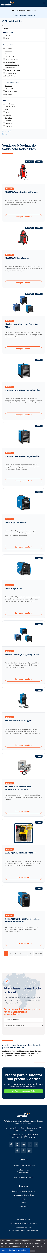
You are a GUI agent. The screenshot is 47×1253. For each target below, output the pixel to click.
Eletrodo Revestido (11, 76)
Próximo (38, 953)
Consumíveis (9, 88)
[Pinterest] (23, 1150)
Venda (39, 161)
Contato (23, 1203)
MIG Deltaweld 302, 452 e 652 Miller (22, 654)
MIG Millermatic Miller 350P (18, 720)
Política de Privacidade (23, 1219)
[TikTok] (36, 1144)
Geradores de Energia (12, 65)
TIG (6, 53)
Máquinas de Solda (11, 91)
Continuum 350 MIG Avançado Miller (22, 390)
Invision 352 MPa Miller (16, 522)
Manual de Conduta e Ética (23, 1227)
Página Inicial (15, 10)
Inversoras (8, 51)
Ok (3, 1250)
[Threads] (17, 1150)
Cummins (8, 126)
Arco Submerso (10, 67)
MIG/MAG (9, 188)
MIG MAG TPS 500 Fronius (17, 258)
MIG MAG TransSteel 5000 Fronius (21, 192)
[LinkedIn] (23, 1144)
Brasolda (8, 121)
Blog (23, 1199)
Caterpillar (8, 123)
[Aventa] (7, 3)
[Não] (32, 1251)
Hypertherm (9, 115)
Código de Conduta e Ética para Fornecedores (23, 1223)
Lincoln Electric (10, 107)
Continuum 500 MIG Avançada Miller (22, 456)
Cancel (4, 134)
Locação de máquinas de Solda (23, 1191)
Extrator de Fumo (10, 73)
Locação (29, 161)
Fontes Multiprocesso (12, 59)
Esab (6, 109)
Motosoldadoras (10, 62)
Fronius (7, 112)
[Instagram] (17, 1144)
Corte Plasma (9, 56)
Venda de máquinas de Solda (23, 1195)
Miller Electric (9, 104)
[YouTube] (30, 1144)
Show (6, 131)
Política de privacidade (18, 1250)
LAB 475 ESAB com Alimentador (20, 853)
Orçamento (24, 1206)
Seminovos (8, 94)
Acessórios (8, 86)
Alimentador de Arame (12, 70)
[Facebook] (11, 1144)
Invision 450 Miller (13, 588)
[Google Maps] (29, 1150)
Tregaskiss (8, 118)
